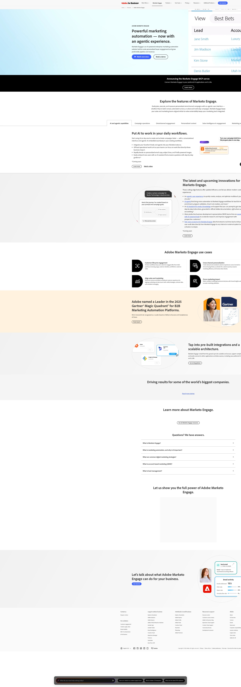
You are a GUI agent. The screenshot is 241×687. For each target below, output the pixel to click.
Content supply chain (125, 626)
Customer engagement (125, 624)
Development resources (207, 630)
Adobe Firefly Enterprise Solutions (155, 622)
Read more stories (188, 393)
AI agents (188, 201)
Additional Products (209, 3)
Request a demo (124, 615)
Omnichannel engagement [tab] (165, 123)
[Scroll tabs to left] (1, 123)
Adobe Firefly (178, 620)
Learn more (188, 87)
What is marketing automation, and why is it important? (162, 450)
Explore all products (152, 615)
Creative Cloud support (207, 625)
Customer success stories (208, 617)
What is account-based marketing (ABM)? (157, 464)
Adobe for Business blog (208, 620)
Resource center (206, 615)
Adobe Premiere (179, 632)
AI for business (123, 634)
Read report (136, 322)
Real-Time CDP (151, 643)
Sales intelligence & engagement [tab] (214, 123)
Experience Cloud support (208, 622)
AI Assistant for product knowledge (199, 206)
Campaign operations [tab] (142, 123)
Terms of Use (208, 648)
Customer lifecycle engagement (156, 263)
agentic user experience (195, 196)
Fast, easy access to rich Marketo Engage (198, 222)
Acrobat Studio (151, 627)
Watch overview (143, 57)
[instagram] (138, 648)
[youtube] (147, 648)
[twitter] (141, 648)
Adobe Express (151, 620)
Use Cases (177, 3)
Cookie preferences (216, 648)
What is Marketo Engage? (152, 443)
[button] (125, 648)
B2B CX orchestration (125, 632)
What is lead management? (152, 471)
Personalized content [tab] (188, 123)
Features (167, 3)
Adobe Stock (178, 622)
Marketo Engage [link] (157, 3)
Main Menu (145, 3)
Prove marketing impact (211, 279)
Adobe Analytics (151, 617)
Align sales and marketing (154, 278)
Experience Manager (152, 635)
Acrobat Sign (151, 625)
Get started (222, 3)
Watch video (148, 166)
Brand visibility (123, 629)
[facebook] (134, 648)
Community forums (206, 627)
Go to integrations (195, 363)
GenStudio (150, 640)
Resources (196, 3)
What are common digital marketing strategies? (159, 457)
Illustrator (177, 627)
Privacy (201, 648)
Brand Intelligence (152, 630)
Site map (224, 648)
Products (129, 7)
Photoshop (177, 630)
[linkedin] (144, 648)
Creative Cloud (151, 632)
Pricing (187, 3)
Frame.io (150, 638)
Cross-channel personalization (213, 263)
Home (123, 7)
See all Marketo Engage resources (188, 423)
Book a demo (161, 57)
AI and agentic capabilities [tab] (119, 123)
